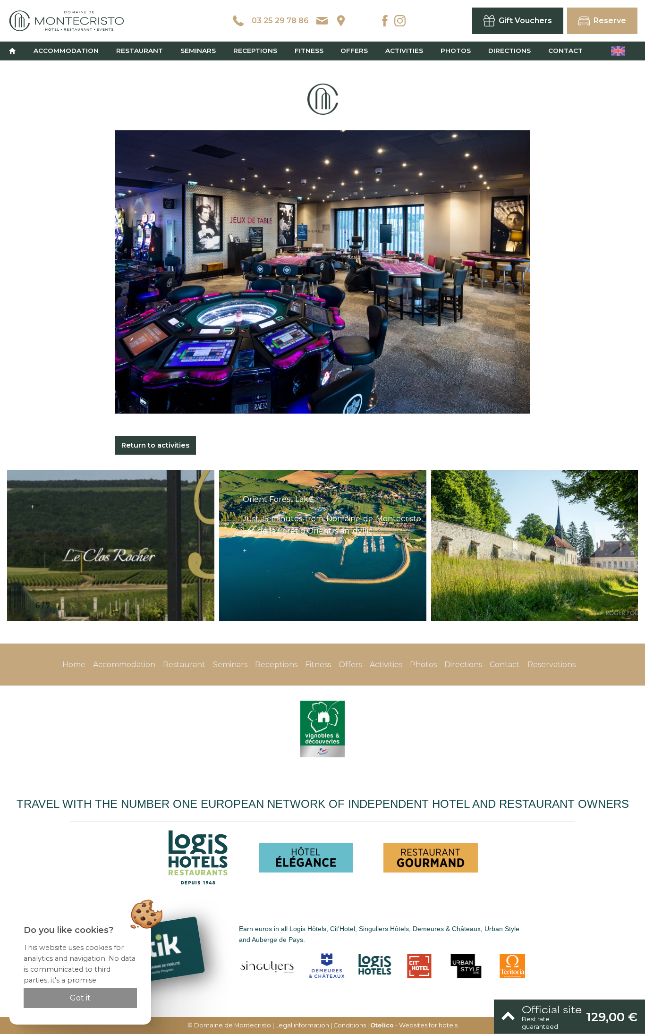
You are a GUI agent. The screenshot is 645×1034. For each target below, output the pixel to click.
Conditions (349, 1025)
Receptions (255, 50)
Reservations (551, 664)
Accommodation (66, 50)
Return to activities (155, 445)
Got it (80, 997)
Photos (456, 50)
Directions (509, 50)
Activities (404, 50)
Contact (565, 50)
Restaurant (139, 50)
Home (73, 664)
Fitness (309, 50)
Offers (354, 50)
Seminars (198, 50)
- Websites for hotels (414, 1025)
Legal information (302, 1025)
